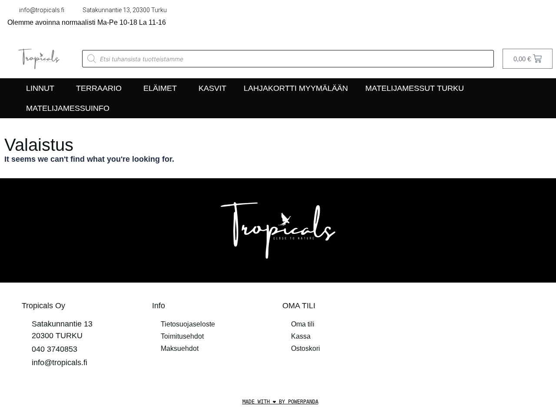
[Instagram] (544, 19)
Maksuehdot (180, 348)
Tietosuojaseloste (188, 324)
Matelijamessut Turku (414, 88)
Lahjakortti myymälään (296, 88)
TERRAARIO (99, 88)
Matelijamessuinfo (67, 108)
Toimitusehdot (182, 336)
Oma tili (302, 324)
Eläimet (160, 88)
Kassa (301, 336)
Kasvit (212, 88)
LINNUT (40, 88)
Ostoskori (305, 348)
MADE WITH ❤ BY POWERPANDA (280, 402)
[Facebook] (526, 19)
